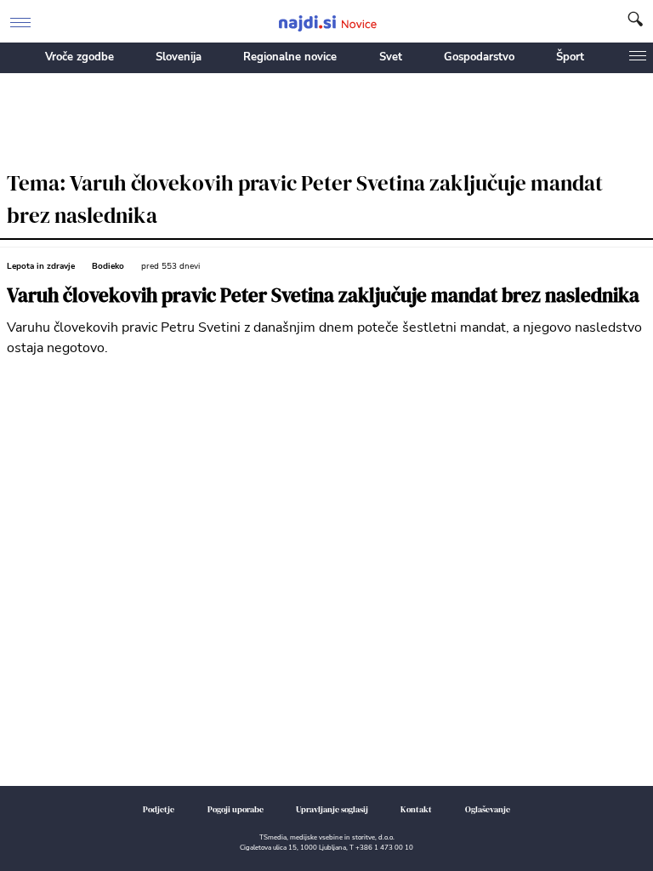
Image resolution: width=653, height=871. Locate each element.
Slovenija (179, 57)
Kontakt (416, 809)
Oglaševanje (487, 809)
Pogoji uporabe (235, 809)
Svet (390, 57)
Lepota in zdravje (41, 266)
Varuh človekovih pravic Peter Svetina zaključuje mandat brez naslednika (323, 295)
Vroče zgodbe (79, 57)
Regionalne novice (290, 57)
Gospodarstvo (479, 57)
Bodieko (108, 266)
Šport (570, 57)
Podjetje (158, 809)
